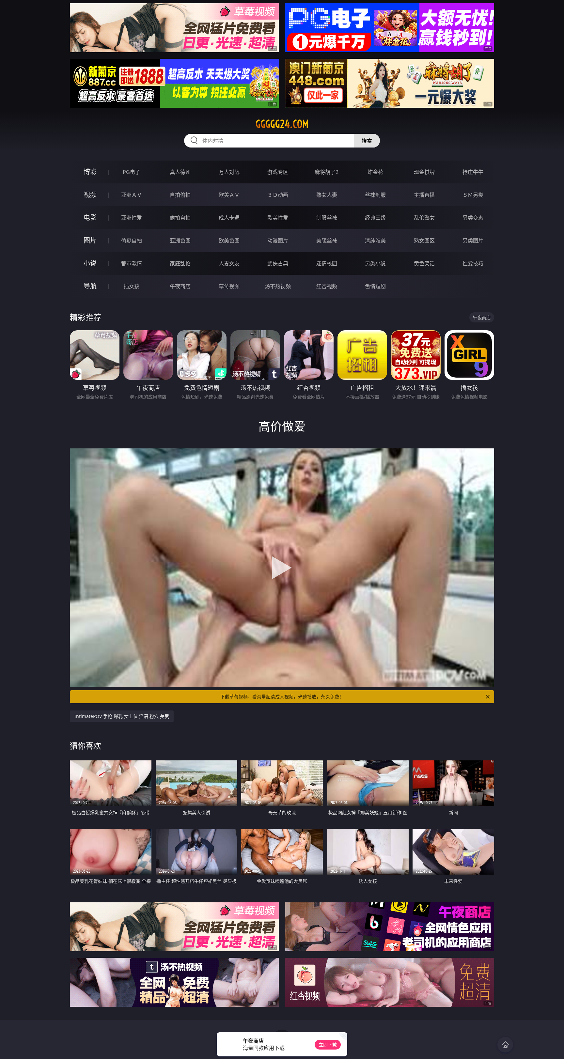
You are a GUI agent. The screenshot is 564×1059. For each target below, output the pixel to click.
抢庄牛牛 (472, 172)
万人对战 (229, 172)
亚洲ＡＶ (131, 194)
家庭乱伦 (180, 263)
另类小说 (375, 263)
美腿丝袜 (326, 240)
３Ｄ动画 (277, 194)
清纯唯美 (375, 240)
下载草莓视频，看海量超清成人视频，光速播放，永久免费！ (282, 696)
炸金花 (375, 172)
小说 (90, 263)
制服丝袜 (326, 217)
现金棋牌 (424, 172)
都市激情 (131, 263)
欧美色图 (229, 240)
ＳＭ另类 (472, 194)
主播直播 (424, 194)
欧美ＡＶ (229, 194)
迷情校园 (326, 263)
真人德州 (180, 172)
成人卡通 (229, 217)
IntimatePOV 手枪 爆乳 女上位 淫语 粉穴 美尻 (121, 716)
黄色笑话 (424, 263)
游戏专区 (277, 172)
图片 (90, 240)
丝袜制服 (375, 194)
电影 (90, 217)
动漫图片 (277, 240)
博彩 (90, 171)
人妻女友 (229, 263)
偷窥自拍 (131, 240)
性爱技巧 (472, 263)
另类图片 (472, 240)
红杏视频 (326, 286)
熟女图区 (424, 240)
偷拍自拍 (180, 217)
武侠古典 (277, 263)
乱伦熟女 (424, 217)
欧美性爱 (277, 217)
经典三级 (375, 217)
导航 (90, 286)
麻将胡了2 (326, 172)
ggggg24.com (282, 124)
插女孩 (131, 286)
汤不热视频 (278, 286)
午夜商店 (180, 286)
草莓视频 (229, 286)
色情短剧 (375, 286)
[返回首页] (505, 1044)
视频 (90, 194)
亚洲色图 (180, 240)
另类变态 (472, 217)
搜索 (367, 140)
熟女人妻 (326, 194)
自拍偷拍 (180, 194)
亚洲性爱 (131, 217)
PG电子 (131, 172)
